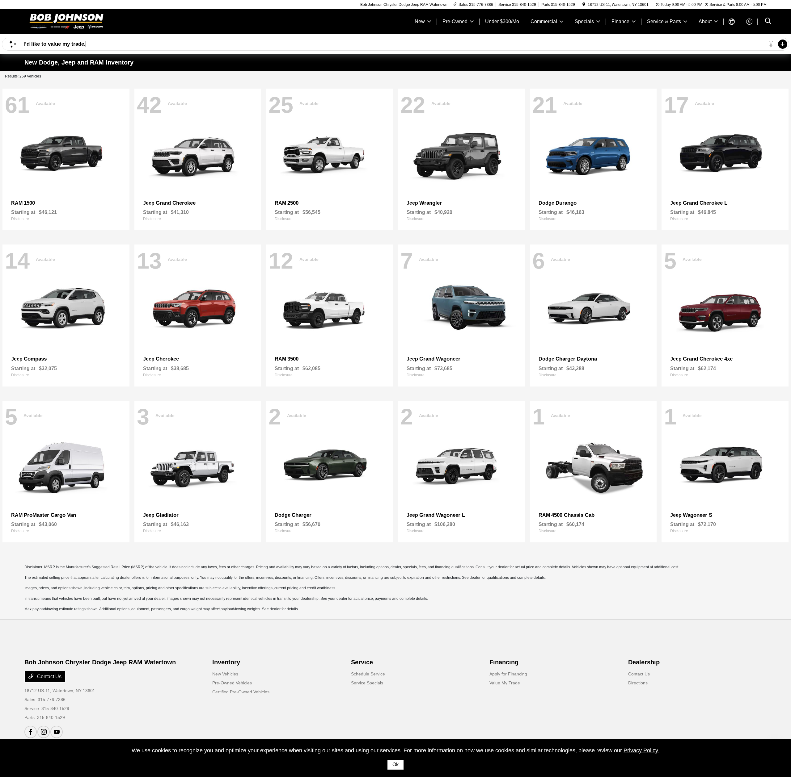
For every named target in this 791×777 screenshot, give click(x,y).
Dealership (644, 662)
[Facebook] (30, 732)
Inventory (226, 662)
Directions (638, 682)
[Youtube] (56, 732)
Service (362, 662)
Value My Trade (504, 682)
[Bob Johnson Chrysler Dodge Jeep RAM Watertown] (77, 21)
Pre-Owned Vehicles (232, 682)
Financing (503, 662)
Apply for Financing (508, 673)
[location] (583, 4)
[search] (768, 22)
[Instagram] (43, 732)
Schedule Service (368, 673)
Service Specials (367, 682)
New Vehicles (225, 673)
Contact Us (48, 676)
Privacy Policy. (641, 750)
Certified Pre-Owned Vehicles (240, 691)
